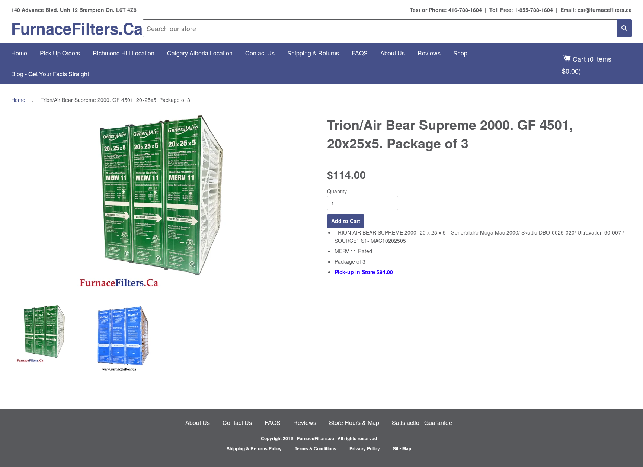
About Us (392, 53)
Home (19, 53)
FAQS (360, 53)
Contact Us (260, 53)
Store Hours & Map (354, 422)
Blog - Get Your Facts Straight (50, 74)
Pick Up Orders (60, 53)
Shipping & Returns (313, 53)
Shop (460, 53)
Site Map (402, 448)
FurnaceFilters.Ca (77, 28)
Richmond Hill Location (123, 53)
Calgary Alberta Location (200, 53)
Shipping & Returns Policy (254, 448)
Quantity (337, 191)
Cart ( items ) (586, 64)
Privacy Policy (364, 448)
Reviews (429, 53)
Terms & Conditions (315, 448)
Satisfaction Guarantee (422, 422)
